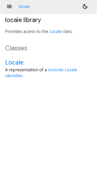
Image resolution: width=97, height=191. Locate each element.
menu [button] (9, 6)
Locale (55, 31)
